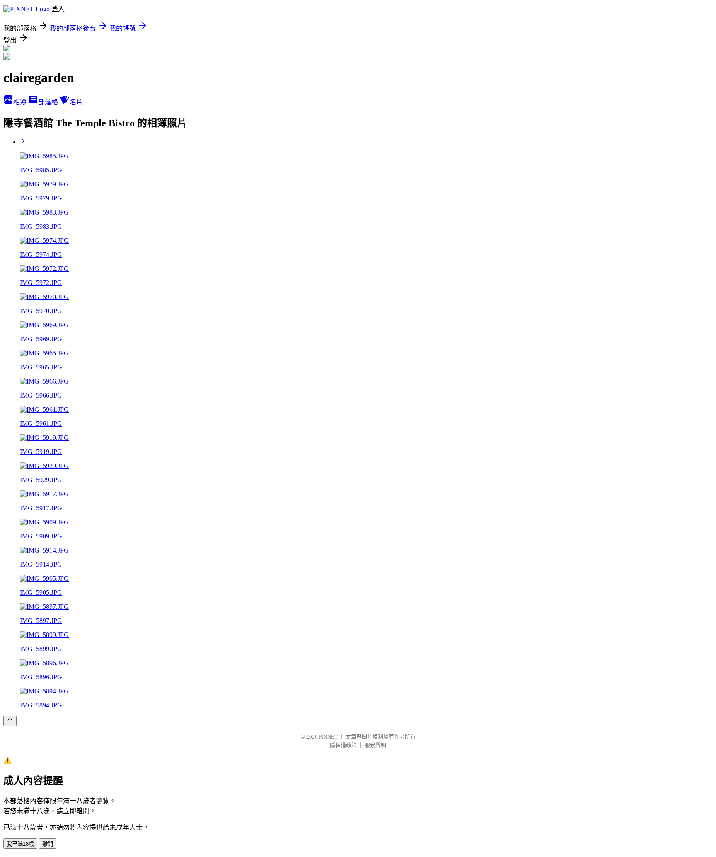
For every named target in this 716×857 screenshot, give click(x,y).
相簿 (20, 102)
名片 (76, 102)
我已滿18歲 (20, 844)
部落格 (49, 102)
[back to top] (10, 721)
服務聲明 (375, 745)
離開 (47, 844)
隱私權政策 (343, 745)
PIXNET (328, 737)
